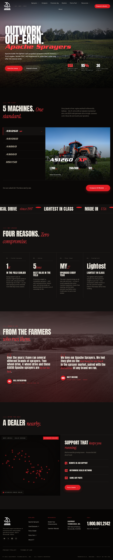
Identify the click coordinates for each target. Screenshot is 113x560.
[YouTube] (4, 538)
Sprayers (35, 3)
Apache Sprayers (33, 522)
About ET (31, 540)
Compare (44, 3)
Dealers (64, 3)
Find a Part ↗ (32, 535)
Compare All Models (98, 188)
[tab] (24, 131)
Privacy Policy (9, 550)
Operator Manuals (53, 528)
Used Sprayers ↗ (33, 526)
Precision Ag (55, 3)
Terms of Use (26, 550)
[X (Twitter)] (8, 538)
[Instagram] (15, 538)
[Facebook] (12, 538)
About (60, 9)
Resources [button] (85, 3)
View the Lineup (13, 68)
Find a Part (74, 3)
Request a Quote (102, 6)
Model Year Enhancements (52, 523)
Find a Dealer (72, 487)
